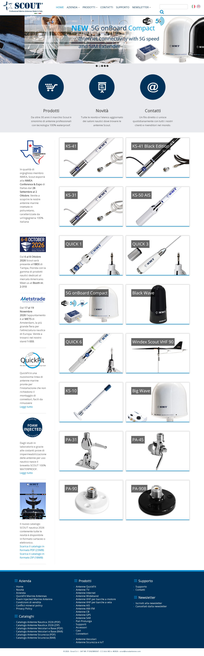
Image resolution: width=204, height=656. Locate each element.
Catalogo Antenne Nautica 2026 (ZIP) (37, 625)
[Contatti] (153, 87)
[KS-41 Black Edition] (157, 157)
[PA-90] (91, 500)
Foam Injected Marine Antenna (34, 599)
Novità (20, 589)
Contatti (140, 589)
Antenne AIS (83, 605)
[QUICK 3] (157, 255)
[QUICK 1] (91, 255)
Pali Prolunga (84, 621)
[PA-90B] (157, 500)
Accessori (81, 627)
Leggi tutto (26, 406)
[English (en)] (198, 6)
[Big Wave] (157, 402)
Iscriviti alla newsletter (149, 603)
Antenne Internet (85, 593)
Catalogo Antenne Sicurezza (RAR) (36, 637)
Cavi (78, 630)
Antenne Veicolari (86, 639)
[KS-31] (91, 206)
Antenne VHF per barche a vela (94, 602)
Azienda (21, 593)
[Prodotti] (51, 87)
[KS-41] (91, 157)
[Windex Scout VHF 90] (157, 353)
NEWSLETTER (140, 7)
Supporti (81, 624)
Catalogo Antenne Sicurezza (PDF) (36, 634)
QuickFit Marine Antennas (31, 596)
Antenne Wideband (87, 596)
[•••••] (102, 39)
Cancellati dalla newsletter (151, 606)
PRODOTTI (89, 7)
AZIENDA (72, 7)
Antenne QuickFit (86, 586)
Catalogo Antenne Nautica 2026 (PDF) (38, 622)
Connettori (82, 633)
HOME (60, 7)
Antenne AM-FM (85, 608)
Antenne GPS (83, 615)
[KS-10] (91, 402)
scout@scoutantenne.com (130, 651)
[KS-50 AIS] (157, 206)
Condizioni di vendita (28, 602)
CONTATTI (106, 7)
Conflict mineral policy (29, 605)
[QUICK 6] (91, 353)
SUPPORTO (122, 7)
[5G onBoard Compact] (91, 304)
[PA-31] (91, 451)
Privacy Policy (24, 608)
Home (19, 586)
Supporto (141, 586)
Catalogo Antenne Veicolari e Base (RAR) (39, 631)
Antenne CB (82, 611)
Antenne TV (82, 589)
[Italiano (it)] (193, 6)
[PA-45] (157, 451)
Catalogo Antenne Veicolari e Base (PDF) (39, 628)
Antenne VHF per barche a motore (96, 599)
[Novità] (102, 87)
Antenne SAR (83, 618)
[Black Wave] (157, 304)
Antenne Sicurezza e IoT (90, 642)
